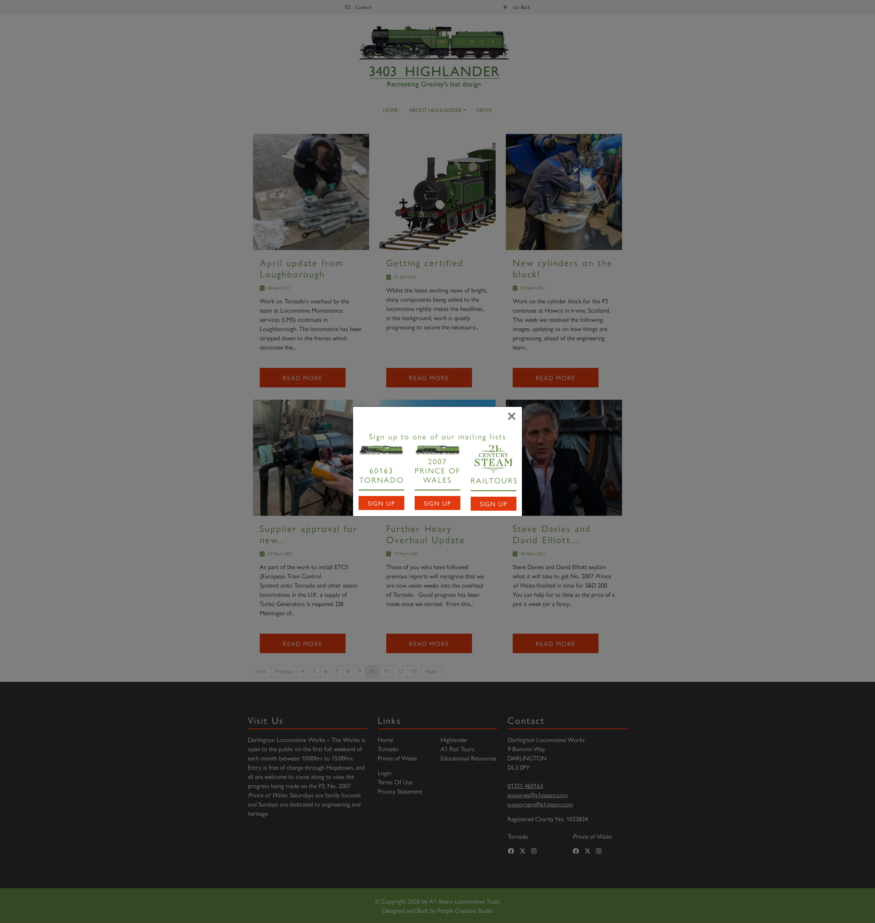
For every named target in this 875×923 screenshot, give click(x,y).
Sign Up (381, 503)
